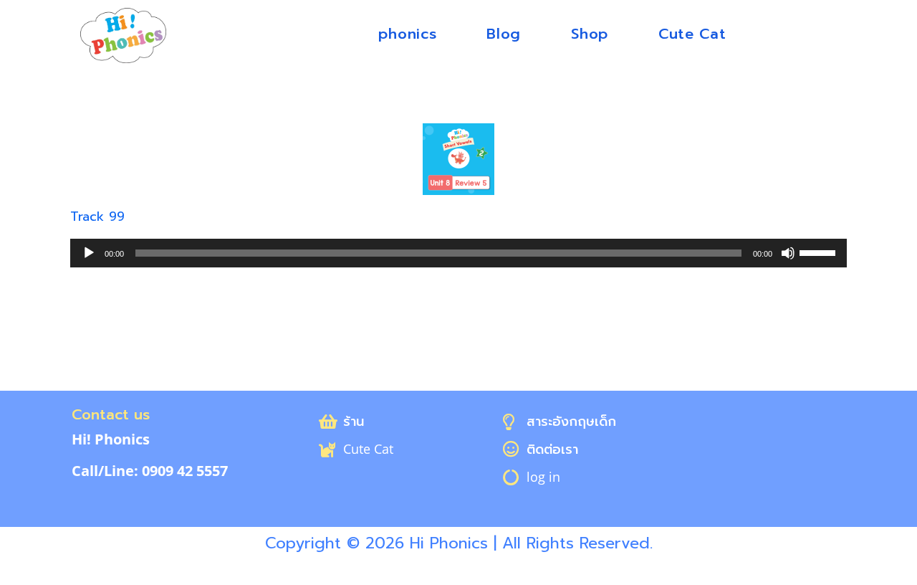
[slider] (820, 252)
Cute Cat (692, 33)
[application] (458, 253)
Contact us (111, 414)
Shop (589, 33)
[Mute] (788, 253)
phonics (407, 33)
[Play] (89, 253)
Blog (503, 33)
